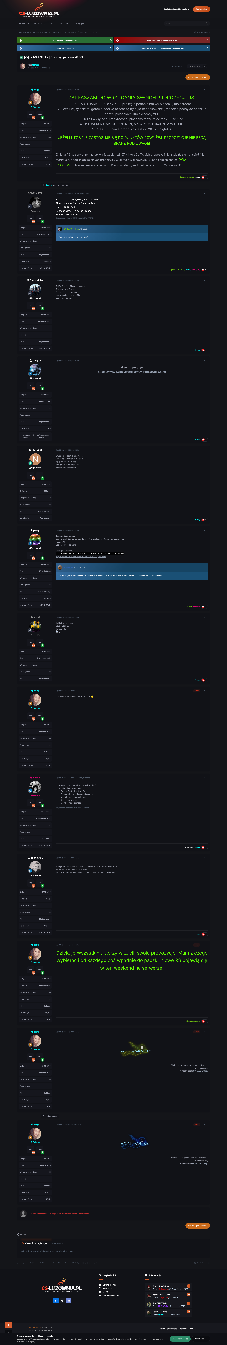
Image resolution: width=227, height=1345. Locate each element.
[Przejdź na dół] (8, 1333)
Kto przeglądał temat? (197, 77)
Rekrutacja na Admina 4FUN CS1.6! (162, 40)
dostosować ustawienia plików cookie (116, 1339)
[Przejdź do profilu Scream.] (149, 1287)
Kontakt (183, 1329)
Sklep (105, 1292)
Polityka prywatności (168, 1329)
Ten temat (196, 23)
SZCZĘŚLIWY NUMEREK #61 (65, 40)
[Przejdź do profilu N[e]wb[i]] (35, 459)
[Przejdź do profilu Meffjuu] (35, 370)
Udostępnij (178, 66)
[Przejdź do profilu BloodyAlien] (35, 290)
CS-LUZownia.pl (200, 1071)
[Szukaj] (206, 23)
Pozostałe (46, 68)
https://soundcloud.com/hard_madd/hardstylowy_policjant (81, 557)
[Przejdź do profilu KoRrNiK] (60, 567)
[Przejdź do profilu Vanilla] (35, 787)
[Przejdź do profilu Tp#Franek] (35, 867)
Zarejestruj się (201, 9)
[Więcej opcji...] (205, 89)
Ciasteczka (194, 1329)
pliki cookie (50, 1339)
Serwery (63, 23)
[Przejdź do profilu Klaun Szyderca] (60, 229)
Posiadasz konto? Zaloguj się (176, 9)
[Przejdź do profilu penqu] (35, 539)
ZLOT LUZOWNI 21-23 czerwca (163, 1303)
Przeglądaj (79, 23)
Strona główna (109, 1285)
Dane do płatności (111, 1295)
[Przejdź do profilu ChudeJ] (35, 626)
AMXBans (107, 1288)
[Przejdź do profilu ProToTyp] (149, 1304)
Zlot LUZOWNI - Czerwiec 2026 (163, 1286)
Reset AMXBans (160, 1312)
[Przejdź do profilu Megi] (22, 66)
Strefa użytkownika (44, 23)
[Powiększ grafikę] (132, 1048)
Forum (25, 23)
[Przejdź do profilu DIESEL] (149, 1313)
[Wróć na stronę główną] (8, 1325)
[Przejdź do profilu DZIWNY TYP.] (35, 202)
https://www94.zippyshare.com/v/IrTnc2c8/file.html (132, 371)
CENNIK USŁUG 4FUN (65, 48)
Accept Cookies (181, 1339)
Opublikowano (67, 89)
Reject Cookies (200, 1339)
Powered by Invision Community (40, 1330)
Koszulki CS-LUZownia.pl (163, 1295)
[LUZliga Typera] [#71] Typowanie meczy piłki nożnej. (161, 48)
